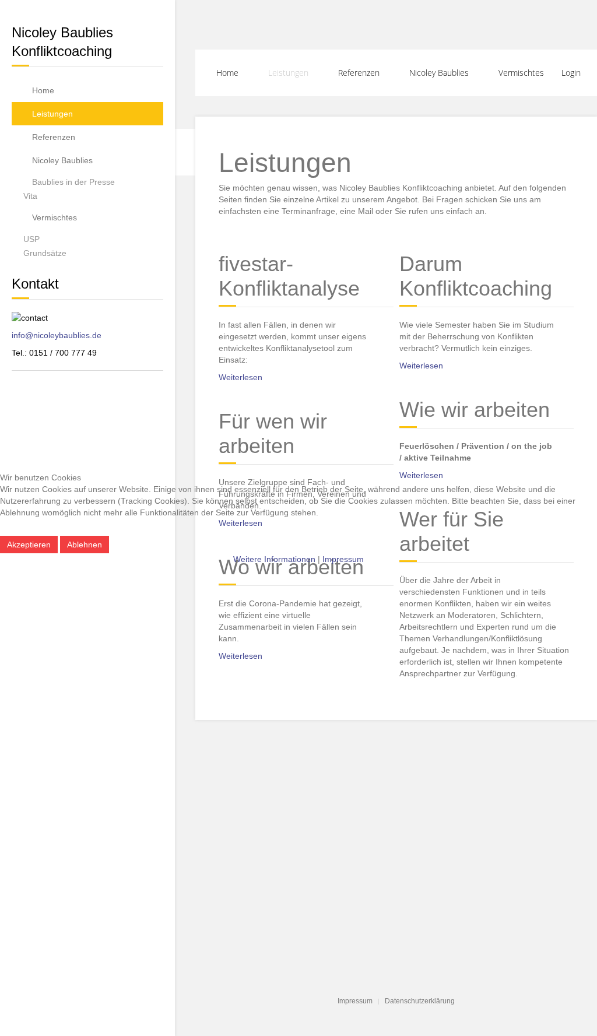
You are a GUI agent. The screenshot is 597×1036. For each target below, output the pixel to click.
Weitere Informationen (274, 559)
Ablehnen (84, 544)
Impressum (343, 559)
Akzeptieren (29, 544)
